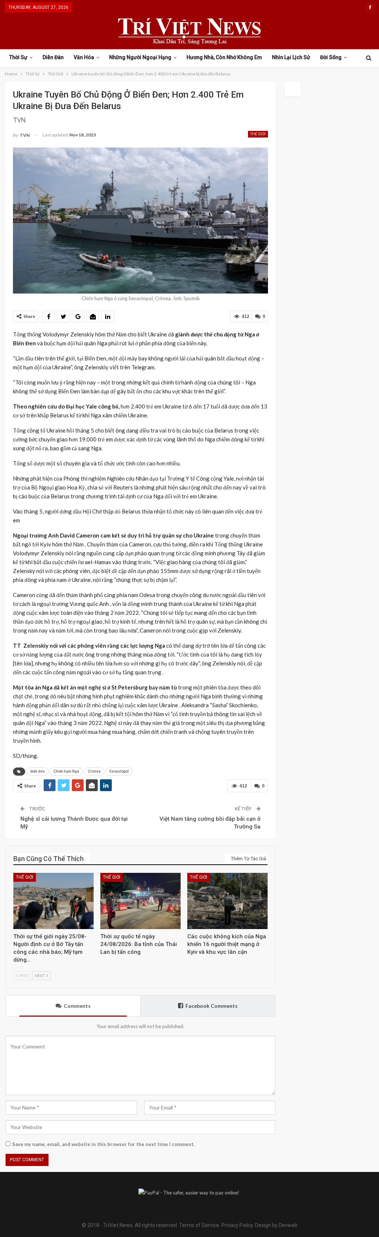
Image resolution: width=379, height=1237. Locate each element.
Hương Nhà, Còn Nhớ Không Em (224, 57)
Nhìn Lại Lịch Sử (291, 57)
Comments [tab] (77, 1006)
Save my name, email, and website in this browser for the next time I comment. (103, 1144)
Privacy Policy (237, 1225)
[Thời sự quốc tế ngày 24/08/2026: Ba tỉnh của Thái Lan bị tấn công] (140, 901)
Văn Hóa (84, 57)
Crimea (94, 771)
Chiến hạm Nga (66, 771)
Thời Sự (18, 57)
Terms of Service (199, 1225)
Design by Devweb (276, 1225)
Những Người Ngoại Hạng (140, 57)
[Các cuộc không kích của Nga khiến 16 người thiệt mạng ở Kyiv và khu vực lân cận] (227, 901)
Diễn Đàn (53, 57)
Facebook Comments (211, 1006)
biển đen (37, 771)
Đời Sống (331, 57)
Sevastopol (119, 771)
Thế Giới (258, 134)
